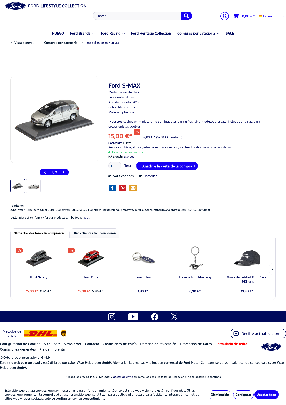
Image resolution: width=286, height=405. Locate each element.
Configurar (243, 395)
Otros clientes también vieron (94, 233)
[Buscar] (186, 16)
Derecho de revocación (158, 344)
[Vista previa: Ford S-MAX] (17, 186)
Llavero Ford (143, 277)
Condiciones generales (18, 349)
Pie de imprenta (52, 349)
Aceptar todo (266, 395)
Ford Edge (91, 277)
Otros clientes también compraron (39, 233)
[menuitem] (142, 16)
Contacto (92, 344)
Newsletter (72, 344)
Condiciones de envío (120, 344)
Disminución (220, 395)
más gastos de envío (148, 147)
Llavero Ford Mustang (195, 277)
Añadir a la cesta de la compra (167, 166)
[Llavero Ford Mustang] (195, 258)
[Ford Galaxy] (39, 258)
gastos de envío (123, 377)
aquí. (87, 217)
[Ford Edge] (91, 258)
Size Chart (52, 344)
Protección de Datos (196, 344)
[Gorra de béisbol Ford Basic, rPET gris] (247, 258)
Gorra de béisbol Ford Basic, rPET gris (247, 279)
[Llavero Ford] (143, 258)
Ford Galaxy (39, 277)
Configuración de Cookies (20, 344)
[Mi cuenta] (223, 17)
